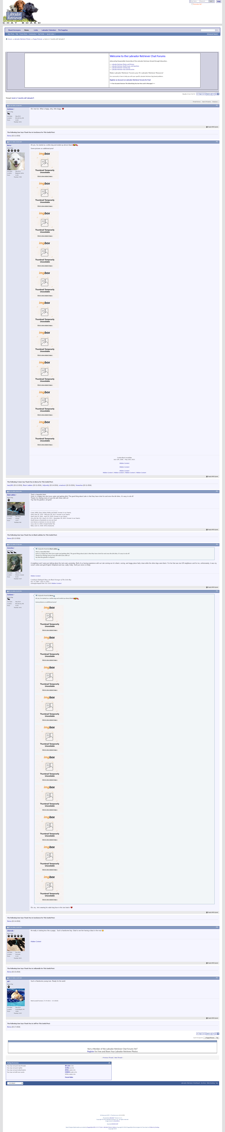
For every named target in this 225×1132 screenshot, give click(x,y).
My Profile (41, 34)
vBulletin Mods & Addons (110, 1127)
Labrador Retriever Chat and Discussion (123, 69)
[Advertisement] (112, 46)
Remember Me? (197, 4)
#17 (217, 978)
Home (26, 30)
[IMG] (67, 1070)
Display (214, 101)
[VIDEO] (67, 1072)
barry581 (10, 485)
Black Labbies (28, 485)
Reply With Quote (213, 127)
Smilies (67, 1068)
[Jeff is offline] (16, 997)
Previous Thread (108, 1057)
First (210, 94)
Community (32, 34)
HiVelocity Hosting (154, 1127)
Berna (9, 136)
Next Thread (118, 1057)
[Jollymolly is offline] (16, 944)
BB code (67, 1066)
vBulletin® (112, 1118)
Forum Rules (23, 34)
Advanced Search (212, 34)
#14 (217, 544)
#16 (217, 927)
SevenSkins (117, 1121)
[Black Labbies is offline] (16, 508)
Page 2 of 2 (202, 94)
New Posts (11, 34)
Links (36, 30)
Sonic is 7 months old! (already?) (23, 98)
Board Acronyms (14, 30)
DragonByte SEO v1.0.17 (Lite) (95, 1127)
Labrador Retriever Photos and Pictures (123, 64)
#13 (217, 491)
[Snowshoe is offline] (14, 563)
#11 (217, 105)
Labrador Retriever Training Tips (121, 68)
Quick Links (50, 34)
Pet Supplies (63, 30)
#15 (217, 591)
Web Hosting (211, 1083)
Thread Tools (196, 101)
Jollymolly (45, 485)
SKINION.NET (114, 1124)
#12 (217, 141)
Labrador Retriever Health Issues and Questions (125, 66)
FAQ (17, 34)
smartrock (62, 485)
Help (218, 1)
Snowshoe (79, 485)
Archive (203, 1083)
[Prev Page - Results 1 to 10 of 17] (213, 94)
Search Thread (206, 101)
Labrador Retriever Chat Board (190, 1083)
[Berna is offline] (16, 161)
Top (217, 1038)
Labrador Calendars (49, 30)
